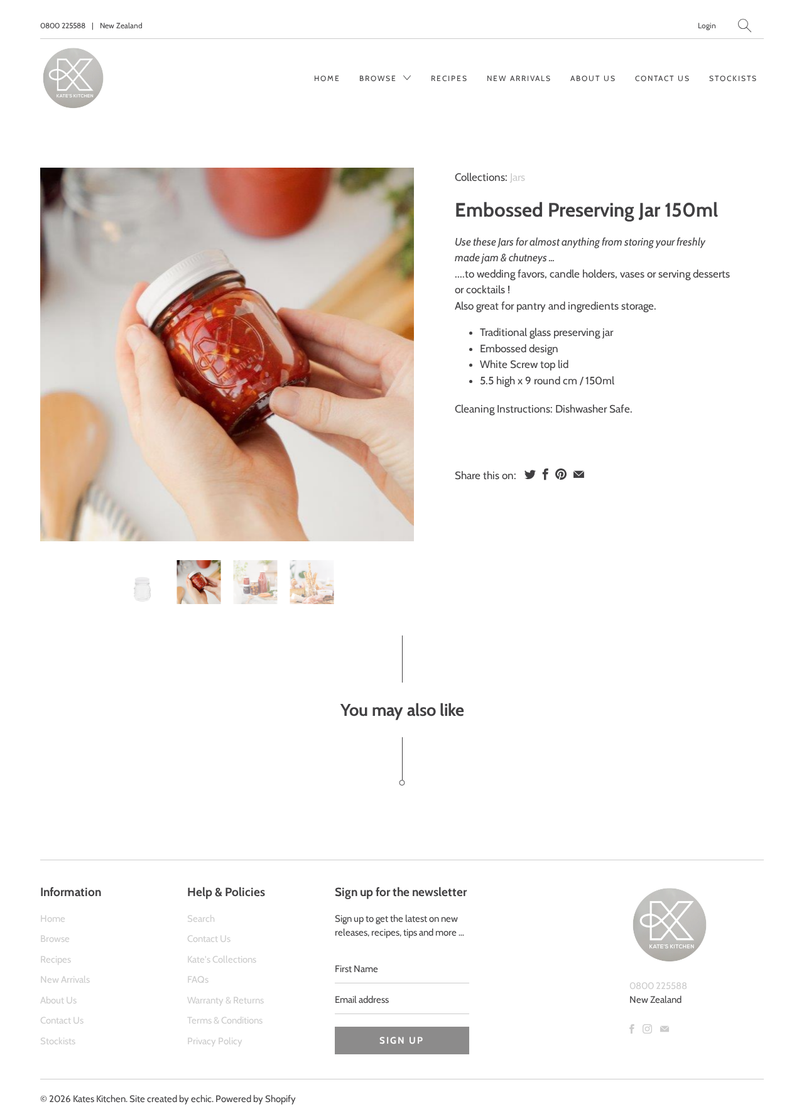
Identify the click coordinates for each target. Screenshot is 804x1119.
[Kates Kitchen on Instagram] (647, 1029)
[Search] (745, 25)
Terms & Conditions (225, 1020)
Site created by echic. (171, 1099)
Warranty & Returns (225, 1000)
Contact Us (662, 78)
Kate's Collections (221, 959)
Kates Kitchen (99, 1099)
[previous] (60, 355)
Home (327, 78)
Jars (517, 177)
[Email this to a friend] (579, 474)
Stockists (733, 78)
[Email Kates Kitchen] (664, 1029)
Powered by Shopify (255, 1099)
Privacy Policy (214, 1041)
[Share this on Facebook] (545, 474)
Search (201, 918)
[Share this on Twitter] (530, 474)
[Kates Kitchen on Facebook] (631, 1029)
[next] (394, 355)
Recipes (449, 78)
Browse (379, 78)
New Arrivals (519, 78)
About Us (593, 78)
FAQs (198, 979)
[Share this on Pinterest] (560, 474)
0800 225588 (62, 25)
